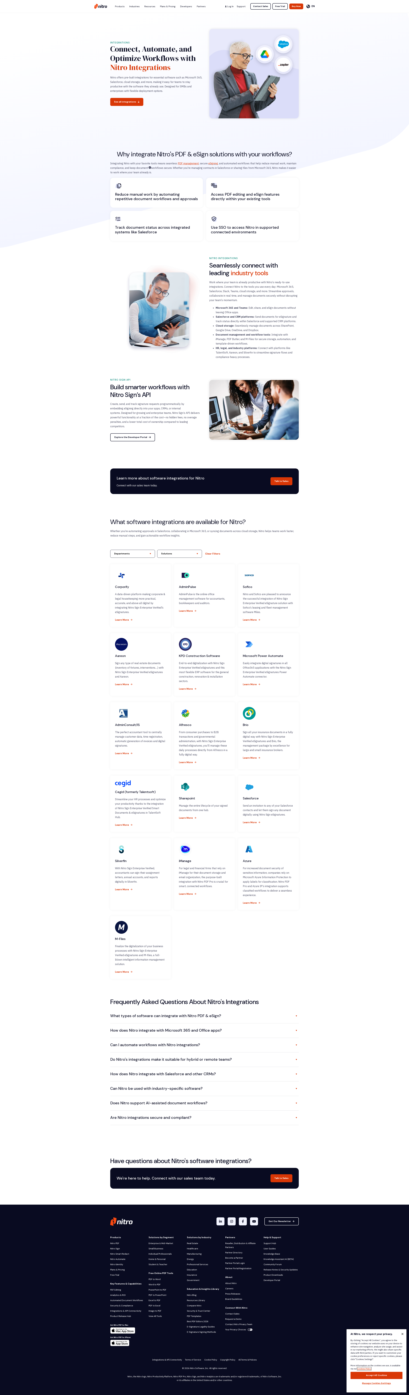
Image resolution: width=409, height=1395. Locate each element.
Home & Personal (157, 1259)
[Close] (402, 1334)
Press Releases (232, 1293)
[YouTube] (254, 1221)
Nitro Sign (115, 1248)
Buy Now (296, 6)
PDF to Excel (154, 1305)
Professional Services (197, 1264)
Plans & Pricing (117, 1269)
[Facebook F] (243, 1221)
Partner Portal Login (235, 1263)
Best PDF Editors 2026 (197, 1321)
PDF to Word (155, 1279)
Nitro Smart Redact (119, 1254)
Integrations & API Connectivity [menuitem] (167, 1359)
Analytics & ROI (118, 1295)
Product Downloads (273, 1275)
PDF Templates (194, 1316)
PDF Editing (115, 1289)
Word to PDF (155, 1284)
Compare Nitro (194, 1305)
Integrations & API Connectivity (125, 1311)
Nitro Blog (192, 1295)
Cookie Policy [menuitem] (210, 1359)
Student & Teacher (158, 1264)
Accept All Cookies (376, 1375)
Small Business (156, 1248)
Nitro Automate (117, 1259)
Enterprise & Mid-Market (161, 1243)
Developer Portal (272, 1280)
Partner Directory (233, 1252)
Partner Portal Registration (238, 1268)
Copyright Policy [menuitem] (227, 1359)
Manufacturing (194, 1254)
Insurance (192, 1275)
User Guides (270, 1248)
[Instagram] (232, 1221)
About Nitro (231, 1283)
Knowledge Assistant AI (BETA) (279, 1259)
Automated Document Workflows (126, 1300)
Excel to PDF (154, 1300)
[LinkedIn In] (220, 1221)
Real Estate (192, 1243)
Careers (229, 1288)
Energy (190, 1259)
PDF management (188, 163)
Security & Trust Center (198, 1311)
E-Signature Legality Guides (201, 1326)
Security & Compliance (121, 1305)
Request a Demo (233, 1319)
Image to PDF (155, 1311)
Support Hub (270, 1243)
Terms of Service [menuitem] (193, 1359)
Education (192, 1269)
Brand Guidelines (233, 1299)
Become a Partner (234, 1258)
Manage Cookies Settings (376, 1383)
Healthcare (192, 1248)
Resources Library (196, 1300)
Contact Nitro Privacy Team (238, 1324)
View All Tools (155, 1316)
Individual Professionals (160, 1254)
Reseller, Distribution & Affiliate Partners (240, 1245)
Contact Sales (260, 6)
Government (193, 1280)
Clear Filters (212, 553)
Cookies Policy (364, 1368)
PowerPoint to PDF (157, 1289)
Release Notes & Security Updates (281, 1269)
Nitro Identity (116, 1264)
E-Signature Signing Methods (201, 1332)
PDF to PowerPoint (157, 1295)
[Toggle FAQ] (296, 1016)
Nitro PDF (114, 1243)
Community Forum (273, 1264)
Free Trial (280, 6)
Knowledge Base (272, 1254)
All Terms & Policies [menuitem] (247, 1359)
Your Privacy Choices (235, 1329)
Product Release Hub (120, 1316)
